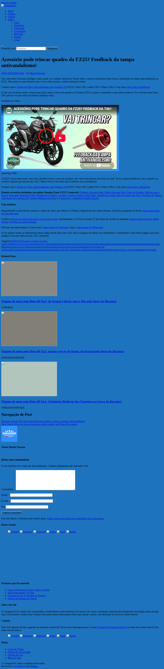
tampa (99, 249)
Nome (5, 495)
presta (71, 247)
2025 (11, 241)
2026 (16, 241)
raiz (47, 249)
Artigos (11, 14)
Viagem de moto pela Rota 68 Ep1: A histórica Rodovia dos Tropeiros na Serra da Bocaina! (61, 401)
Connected (48, 244)
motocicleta (24, 247)
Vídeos (11, 16)
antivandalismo (10, 244)
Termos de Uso (15, 655)
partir (65, 247)
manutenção (141, 244)
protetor (90, 247)
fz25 (83, 244)
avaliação (22, 244)
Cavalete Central (66, 195)
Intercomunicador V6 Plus (21, 592)
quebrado (19, 249)
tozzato (105, 249)
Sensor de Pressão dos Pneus (22, 598)
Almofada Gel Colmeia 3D (15, 198)
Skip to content (8, 2)
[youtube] (13, 531)
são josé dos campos (66, 249)
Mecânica (19, 25)
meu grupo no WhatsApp (90, 227)
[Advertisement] (82, 556)
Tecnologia (19, 31)
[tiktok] (61, 531)
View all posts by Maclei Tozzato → (19, 453)
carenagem (38, 244)
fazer (64, 244)
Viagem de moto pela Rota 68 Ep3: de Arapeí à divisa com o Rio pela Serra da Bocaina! (59, 301)
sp (95, 249)
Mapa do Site (14, 657)
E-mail (5, 500)
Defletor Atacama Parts (91, 192)
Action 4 (36, 241)
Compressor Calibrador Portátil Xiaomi (78, 198)
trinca (112, 249)
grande (100, 244)
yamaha (152, 249)
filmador (77, 244)
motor (33, 247)
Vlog (16, 22)
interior (124, 244)
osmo (60, 247)
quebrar (27, 249)
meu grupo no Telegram (56, 227)
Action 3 (27, 241)
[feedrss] (71, 531)
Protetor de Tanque (152, 195)
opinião (53, 247)
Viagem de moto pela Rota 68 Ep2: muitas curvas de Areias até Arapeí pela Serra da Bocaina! (62, 351)
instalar (117, 244)
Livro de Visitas (16, 649)
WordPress (19, 666)
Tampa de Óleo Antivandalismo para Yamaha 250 (42, 87)
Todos (11, 19)
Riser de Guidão (135, 192)
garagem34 (91, 244)
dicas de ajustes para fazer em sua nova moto (34, 219)
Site (3, 506)
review (52, 249)
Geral (17, 39)
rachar (42, 249)
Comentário (8, 489)
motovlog (41, 247)
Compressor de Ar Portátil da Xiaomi (26, 595)
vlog (146, 249)
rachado (35, 249)
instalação (109, 244)
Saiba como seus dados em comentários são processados (75, 518)
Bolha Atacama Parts (115, 192)
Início (10, 11)
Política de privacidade (19, 652)
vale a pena (126, 249)
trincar (118, 249)
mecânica (151, 244)
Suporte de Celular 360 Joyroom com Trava (119, 195)
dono (59, 244)
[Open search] (2, 46)
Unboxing (19, 28)
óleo (48, 247)
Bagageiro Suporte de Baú (22, 195)
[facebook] (39, 531)
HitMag (34, 666)
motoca (15, 247)
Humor (17, 37)
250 (21, 241)
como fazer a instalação (138, 87)
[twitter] (51, 531)
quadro (10, 249)
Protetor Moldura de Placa (43, 198)
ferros (70, 244)
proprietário (80, 247)
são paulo (81, 249)
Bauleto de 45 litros (47, 195)
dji (55, 244)
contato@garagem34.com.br (112, 627)
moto (8, 247)
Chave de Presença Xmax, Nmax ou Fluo (29, 589)
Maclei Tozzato (37, 73)
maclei (131, 244)
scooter (90, 249)
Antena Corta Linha (86, 195)
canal (30, 244)
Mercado (18, 34)
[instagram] (26, 531)
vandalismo (138, 249)
